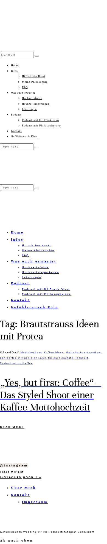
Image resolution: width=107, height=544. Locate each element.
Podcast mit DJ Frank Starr (40, 120)
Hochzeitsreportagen (35, 103)
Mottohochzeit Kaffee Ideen (42, 352)
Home (15, 65)
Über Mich (23, 488)
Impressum (35, 502)
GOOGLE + (32, 477)
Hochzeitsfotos (32, 98)
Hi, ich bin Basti (33, 76)
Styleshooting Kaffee (16, 363)
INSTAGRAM (11, 477)
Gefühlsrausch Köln (24, 136)
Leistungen (29, 109)
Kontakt (16, 131)
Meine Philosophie (34, 82)
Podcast (16, 114)
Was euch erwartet (23, 92)
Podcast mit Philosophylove (41, 125)
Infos (14, 71)
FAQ (25, 87)
